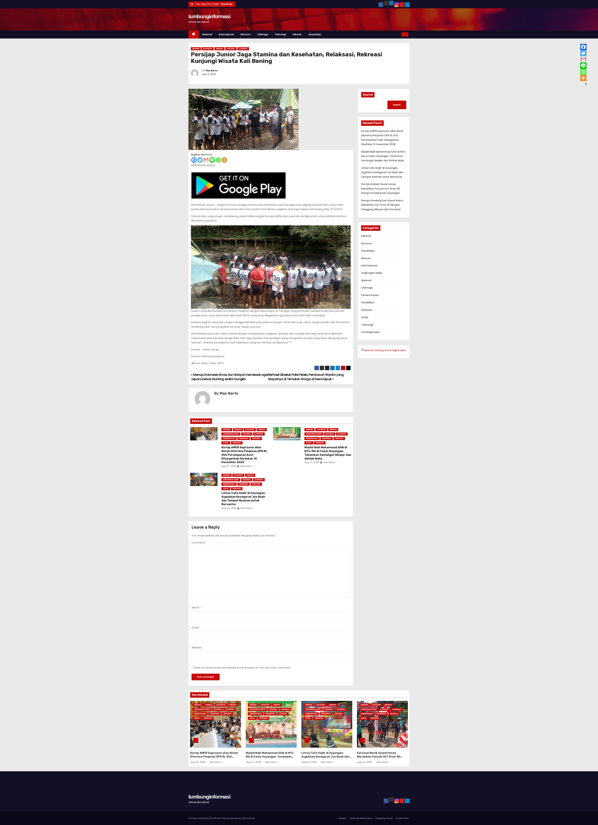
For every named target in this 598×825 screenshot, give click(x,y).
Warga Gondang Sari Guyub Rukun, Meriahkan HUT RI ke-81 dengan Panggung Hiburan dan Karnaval (382, 205)
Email (196, 627)
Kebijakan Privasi (384, 818)
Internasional (226, 34)
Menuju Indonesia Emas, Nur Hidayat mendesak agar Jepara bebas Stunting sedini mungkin (229, 377)
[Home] (193, 34)
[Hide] (586, 84)
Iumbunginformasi (209, 16)
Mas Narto (212, 70)
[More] (224, 160)
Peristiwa (256, 438)
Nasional (207, 34)
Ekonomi (245, 34)
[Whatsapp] (218, 160)
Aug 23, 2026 (365, 762)
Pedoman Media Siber (361, 818)
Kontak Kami (402, 818)
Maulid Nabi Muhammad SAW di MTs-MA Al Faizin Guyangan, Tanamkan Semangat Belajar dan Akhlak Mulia (327, 453)
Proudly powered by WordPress (204, 818)
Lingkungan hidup (231, 434)
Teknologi (280, 34)
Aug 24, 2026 (228, 508)
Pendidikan (243, 438)
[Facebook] (194, 160)
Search (368, 94)
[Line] (212, 160)
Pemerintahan (229, 438)
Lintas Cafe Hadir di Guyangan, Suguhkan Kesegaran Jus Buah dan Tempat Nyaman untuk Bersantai (243, 498)
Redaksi (342, 818)
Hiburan (297, 34)
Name (196, 607)
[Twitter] (200, 160)
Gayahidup (314, 34)
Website (197, 647)
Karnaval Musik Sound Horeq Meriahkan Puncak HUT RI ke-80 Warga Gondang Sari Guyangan (380, 188)
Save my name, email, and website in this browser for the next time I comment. (242, 667)
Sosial (226, 443)
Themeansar (248, 818)
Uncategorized (370, 332)
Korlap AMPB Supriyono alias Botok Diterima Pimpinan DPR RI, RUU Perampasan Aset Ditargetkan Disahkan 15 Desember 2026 (244, 455)
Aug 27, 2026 (228, 466)
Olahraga (262, 34)
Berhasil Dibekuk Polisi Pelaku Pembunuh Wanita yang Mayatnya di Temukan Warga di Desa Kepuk (306, 377)
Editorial (227, 429)
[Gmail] (206, 160)
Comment (199, 542)
